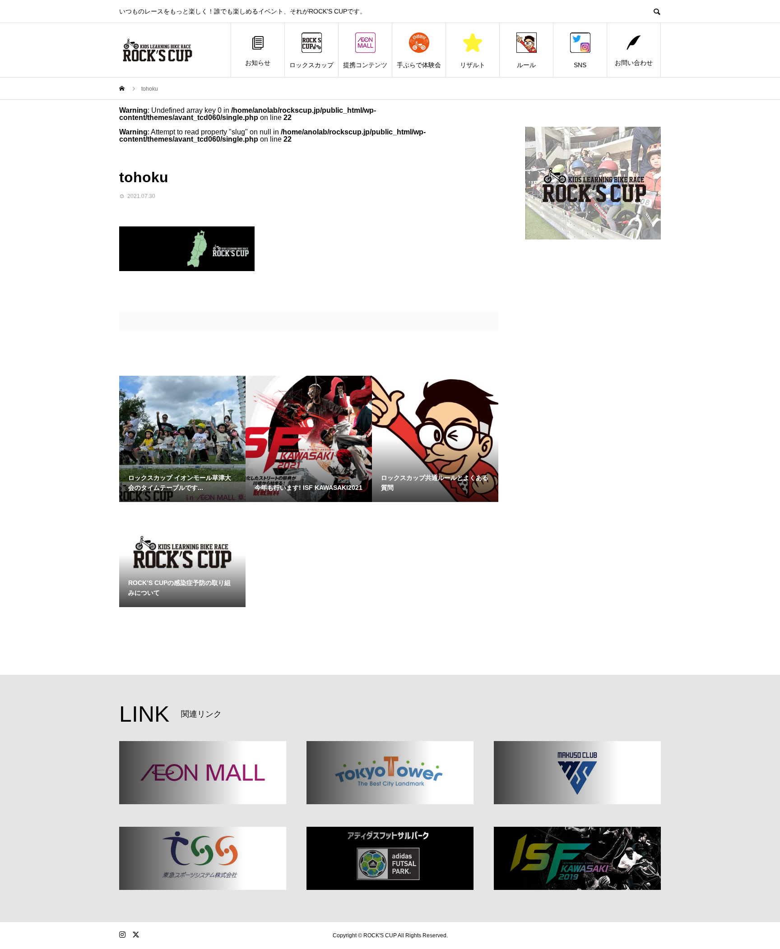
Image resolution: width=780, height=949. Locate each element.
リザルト (472, 65)
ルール (526, 65)
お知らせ (257, 62)
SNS (580, 65)
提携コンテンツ (365, 65)
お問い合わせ (634, 62)
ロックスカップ (311, 65)
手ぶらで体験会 (419, 65)
